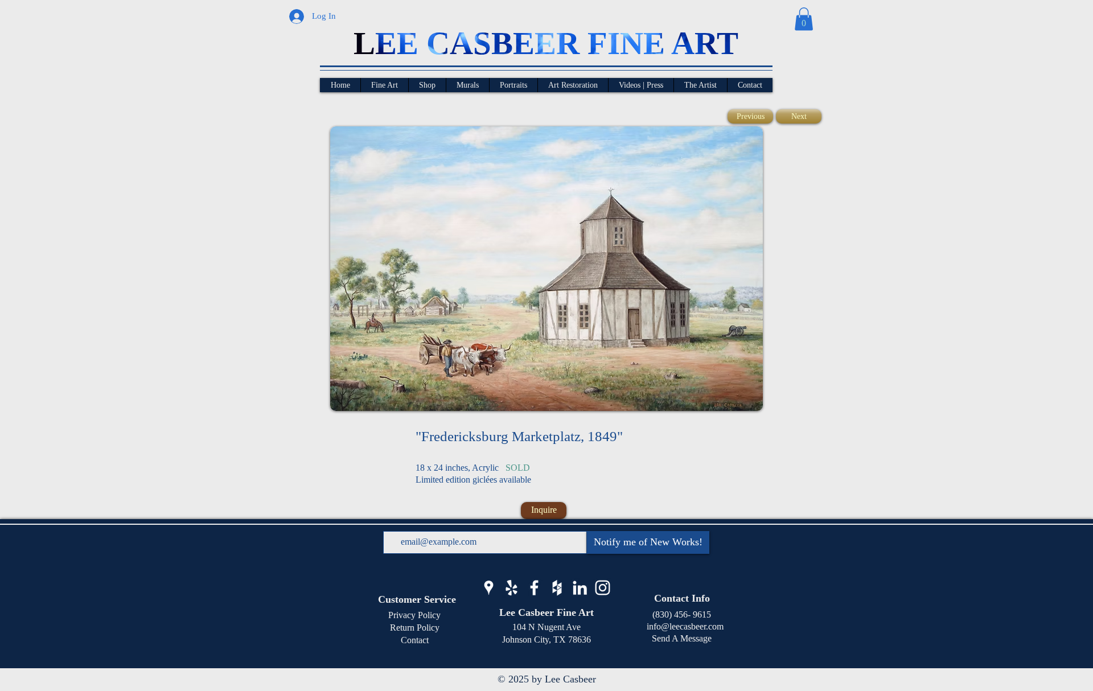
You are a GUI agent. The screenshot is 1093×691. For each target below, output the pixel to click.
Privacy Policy (414, 615)
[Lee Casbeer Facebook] (534, 588)
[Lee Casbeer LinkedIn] (580, 588)
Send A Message (682, 638)
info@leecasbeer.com (682, 626)
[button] (803, 19)
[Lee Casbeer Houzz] (557, 588)
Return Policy (414, 627)
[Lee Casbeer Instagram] (603, 588)
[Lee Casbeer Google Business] (489, 588)
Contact (415, 640)
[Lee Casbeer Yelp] (511, 588)
